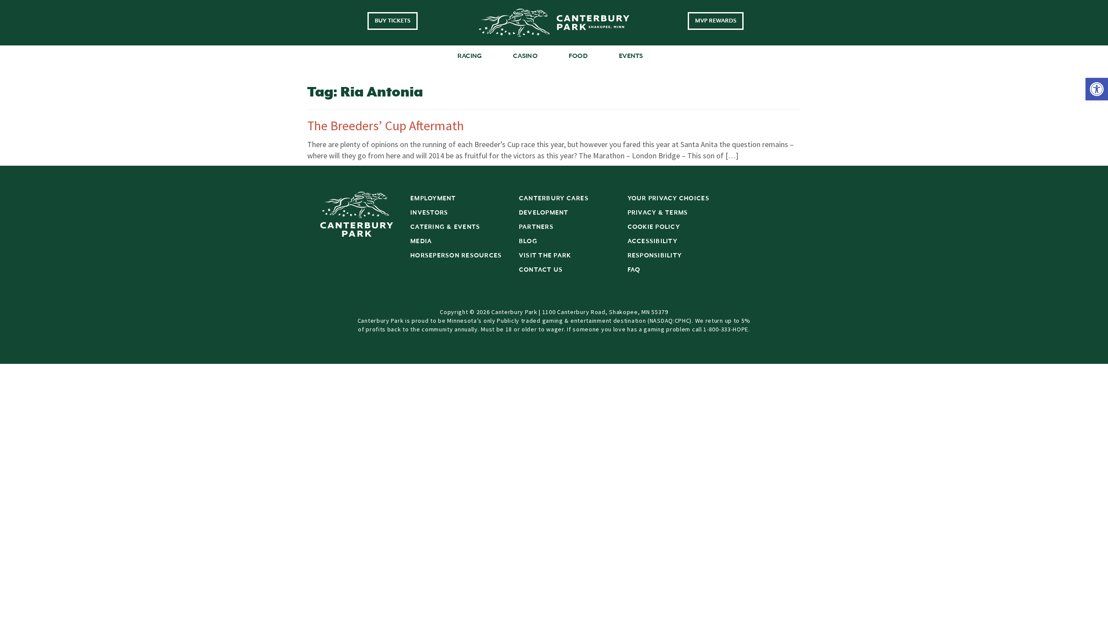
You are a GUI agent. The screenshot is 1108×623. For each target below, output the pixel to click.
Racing (469, 56)
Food (578, 56)
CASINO (525, 56)
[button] (1096, 89)
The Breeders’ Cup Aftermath (385, 125)
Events (631, 56)
